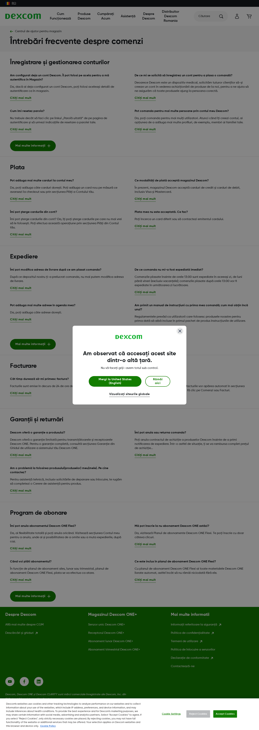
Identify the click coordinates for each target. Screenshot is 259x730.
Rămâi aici (157, 381)
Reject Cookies (198, 714)
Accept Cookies (225, 714)
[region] (129, 714)
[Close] (180, 331)
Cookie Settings (171, 714)
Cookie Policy (48, 726)
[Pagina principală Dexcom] (129, 337)
